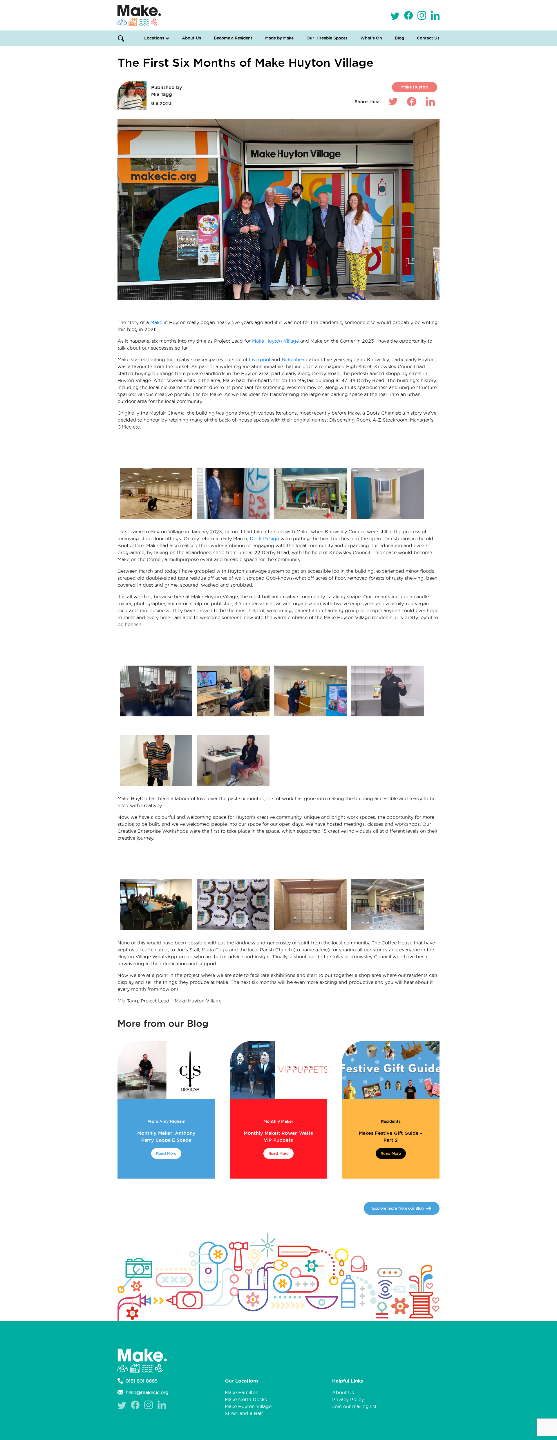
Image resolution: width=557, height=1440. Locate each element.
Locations (154, 38)
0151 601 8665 (142, 1380)
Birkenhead (295, 359)
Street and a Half (244, 1413)
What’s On (371, 38)
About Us (191, 38)
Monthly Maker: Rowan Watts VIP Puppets (278, 1136)
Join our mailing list (354, 1406)
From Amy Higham (166, 1121)
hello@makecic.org (147, 1392)
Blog (399, 38)
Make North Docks (246, 1399)
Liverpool (260, 359)
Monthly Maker (278, 1121)
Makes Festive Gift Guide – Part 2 (390, 1136)
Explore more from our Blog (398, 1208)
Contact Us (428, 38)
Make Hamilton (241, 1392)
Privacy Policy (348, 1399)
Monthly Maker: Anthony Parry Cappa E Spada (166, 1136)
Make (157, 322)
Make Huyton (414, 87)
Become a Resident (233, 38)
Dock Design (264, 538)
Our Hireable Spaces (327, 38)
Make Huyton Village (275, 341)
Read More (166, 1153)
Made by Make (279, 38)
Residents (391, 1121)
